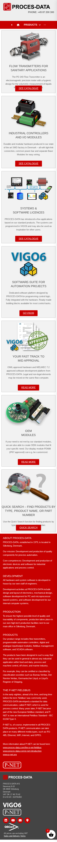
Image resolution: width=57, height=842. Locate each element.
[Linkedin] (6, 820)
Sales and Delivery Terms (15, 836)
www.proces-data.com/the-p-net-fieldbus (22, 747)
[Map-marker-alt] (27, 820)
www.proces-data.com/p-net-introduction (22, 751)
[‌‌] (12, 25)
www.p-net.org (10, 754)
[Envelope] (20, 820)
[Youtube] (13, 820)
